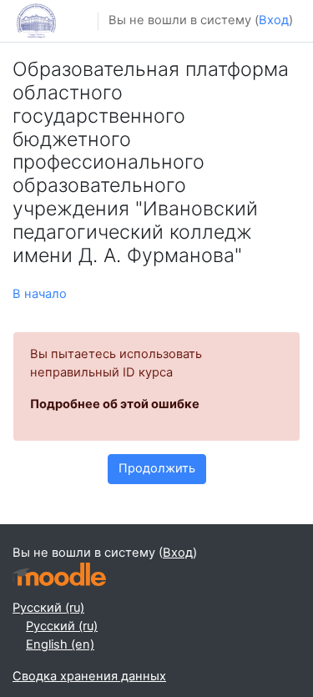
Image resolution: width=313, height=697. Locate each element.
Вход (274, 20)
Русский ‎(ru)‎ (48, 607)
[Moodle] (59, 575)
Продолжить (157, 468)
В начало (40, 293)
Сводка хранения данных (89, 676)
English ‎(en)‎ (60, 644)
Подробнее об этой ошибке (114, 404)
